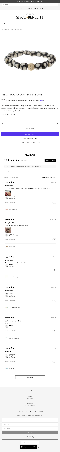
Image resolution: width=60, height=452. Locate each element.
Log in (19, 8)
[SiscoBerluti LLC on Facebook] (27, 13)
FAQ (30, 401)
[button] (30, 160)
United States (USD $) (29, 442)
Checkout (38, 8)
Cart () (28, 8)
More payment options (30, 138)
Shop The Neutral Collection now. (11, 115)
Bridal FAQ (30, 403)
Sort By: (44, 177)
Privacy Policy (30, 408)
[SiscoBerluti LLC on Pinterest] (30, 13)
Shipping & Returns (30, 405)
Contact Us (30, 398)
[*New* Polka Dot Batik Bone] (30, 61)
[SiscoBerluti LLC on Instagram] (33, 13)
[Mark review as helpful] (54, 202)
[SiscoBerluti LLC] (30, 17)
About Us (30, 396)
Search (30, 394)
